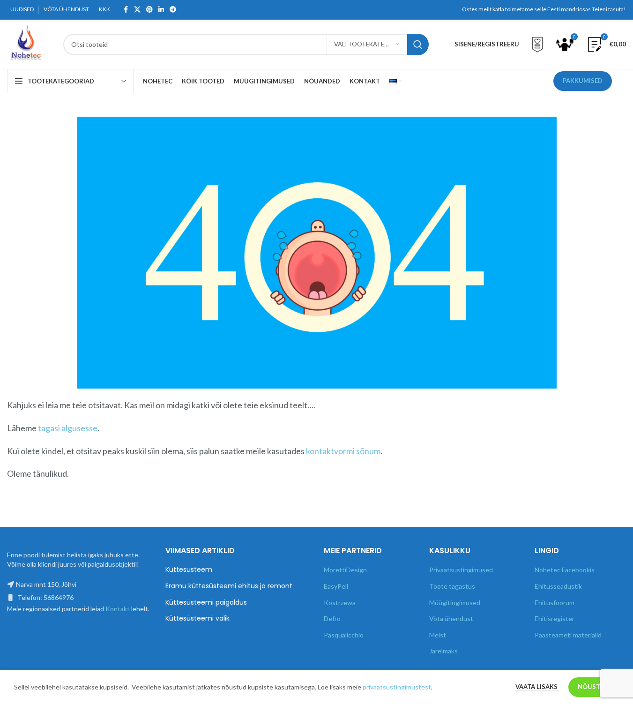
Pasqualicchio (344, 635)
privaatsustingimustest (397, 687)
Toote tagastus (452, 586)
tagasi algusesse (67, 428)
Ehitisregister (554, 618)
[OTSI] (418, 44)
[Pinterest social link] (149, 9)
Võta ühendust (451, 618)
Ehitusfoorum (554, 603)
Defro (332, 618)
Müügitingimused (454, 603)
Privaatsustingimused (461, 570)
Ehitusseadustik (558, 586)
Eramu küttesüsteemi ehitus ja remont (228, 586)
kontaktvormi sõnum (343, 451)
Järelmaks (443, 651)
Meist (437, 635)
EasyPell (336, 586)
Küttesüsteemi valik (197, 618)
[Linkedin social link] (161, 9)
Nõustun (594, 686)
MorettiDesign (345, 570)
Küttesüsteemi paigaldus (206, 602)
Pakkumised (583, 80)
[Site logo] (26, 43)
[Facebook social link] (125, 9)
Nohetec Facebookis (565, 570)
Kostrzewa (340, 603)
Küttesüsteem (188, 569)
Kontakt (117, 609)
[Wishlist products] (537, 44)
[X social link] (137, 9)
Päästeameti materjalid (568, 635)
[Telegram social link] (173, 9)
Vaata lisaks (537, 686)
